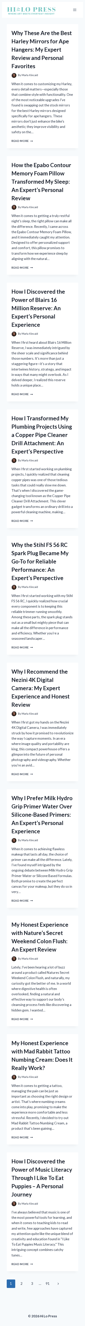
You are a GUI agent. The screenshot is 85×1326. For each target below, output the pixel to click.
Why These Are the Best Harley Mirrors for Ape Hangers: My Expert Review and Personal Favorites (41, 49)
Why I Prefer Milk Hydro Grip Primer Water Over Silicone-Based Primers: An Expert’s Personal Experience (42, 814)
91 (48, 1283)
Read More (22, 140)
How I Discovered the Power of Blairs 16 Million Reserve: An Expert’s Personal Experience (38, 308)
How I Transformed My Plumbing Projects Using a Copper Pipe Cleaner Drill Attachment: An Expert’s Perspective (41, 435)
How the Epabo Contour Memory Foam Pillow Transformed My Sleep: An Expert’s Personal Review (41, 181)
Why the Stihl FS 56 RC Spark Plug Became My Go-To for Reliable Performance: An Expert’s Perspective (40, 561)
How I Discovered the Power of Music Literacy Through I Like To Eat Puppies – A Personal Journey (41, 1178)
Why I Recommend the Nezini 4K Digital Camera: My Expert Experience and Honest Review (40, 688)
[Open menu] (74, 10)
